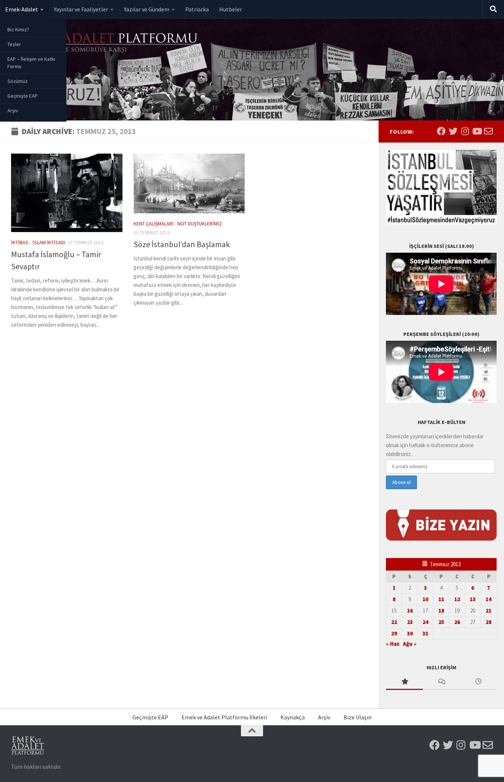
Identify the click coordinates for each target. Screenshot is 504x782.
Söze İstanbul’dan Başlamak (182, 244)
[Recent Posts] (478, 682)
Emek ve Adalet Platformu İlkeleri (224, 717)
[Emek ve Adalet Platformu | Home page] (105, 43)
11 (441, 599)
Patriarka (197, 9)
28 (488, 621)
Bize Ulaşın (358, 717)
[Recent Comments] (441, 682)
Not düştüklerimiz (199, 223)
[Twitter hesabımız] (453, 131)
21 (488, 610)
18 (441, 610)
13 (473, 599)
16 (410, 610)
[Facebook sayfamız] (441, 131)
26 (457, 621)
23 (410, 621)
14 (488, 599)
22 (394, 621)
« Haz (393, 643)
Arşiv (12, 110)
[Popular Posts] (404, 682)
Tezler (14, 44)
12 (457, 599)
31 (425, 633)
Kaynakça (292, 717)
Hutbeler (230, 9)
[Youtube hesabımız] (476, 131)
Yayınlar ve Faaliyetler (81, 9)
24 (425, 621)
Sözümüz (17, 81)
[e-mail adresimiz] (488, 131)
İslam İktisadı (48, 242)
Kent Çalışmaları (153, 223)
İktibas (19, 242)
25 (441, 621)
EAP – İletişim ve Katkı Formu (31, 63)
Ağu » (410, 643)
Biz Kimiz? (18, 29)
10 (425, 599)
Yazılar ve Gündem (146, 9)
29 (394, 633)
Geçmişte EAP (22, 95)
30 (410, 633)
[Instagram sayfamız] (464, 131)
